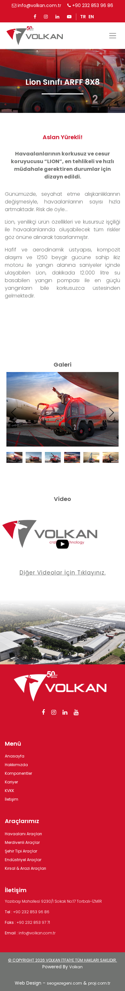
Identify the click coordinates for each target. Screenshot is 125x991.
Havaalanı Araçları (23, 833)
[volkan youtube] (69, 16)
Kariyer (11, 782)
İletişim (11, 799)
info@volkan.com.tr (38, 5)
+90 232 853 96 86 (92, 5)
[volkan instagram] (46, 16)
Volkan (76, 967)
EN (91, 16)
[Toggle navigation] (113, 35)
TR (83, 16)
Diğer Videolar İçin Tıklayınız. (63, 572)
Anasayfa (14, 756)
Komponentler (18, 773)
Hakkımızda (16, 764)
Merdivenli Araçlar (22, 842)
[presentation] (13, 413)
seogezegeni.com (64, 983)
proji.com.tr (99, 983)
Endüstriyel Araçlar (23, 859)
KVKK (9, 790)
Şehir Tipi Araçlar (21, 851)
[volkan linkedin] (57, 16)
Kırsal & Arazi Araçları (25, 868)
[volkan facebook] (34, 16)
